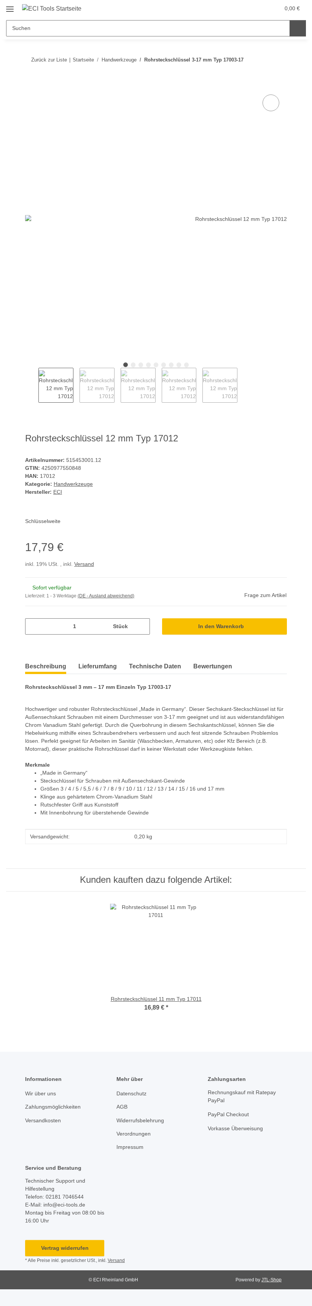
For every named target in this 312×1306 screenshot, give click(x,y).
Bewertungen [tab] (212, 666)
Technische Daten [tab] (155, 666)
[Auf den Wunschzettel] (271, 103)
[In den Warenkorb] (31, 84)
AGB (121, 1107)
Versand (84, 564)
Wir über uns (40, 1093)
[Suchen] (298, 28)
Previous (31, 385)
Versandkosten (43, 1120)
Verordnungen (133, 1134)
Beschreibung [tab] (45, 666)
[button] (244, 8)
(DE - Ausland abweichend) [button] (106, 596)
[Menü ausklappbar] (10, 6)
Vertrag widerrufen (65, 1248)
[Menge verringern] (33, 626)
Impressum (129, 1147)
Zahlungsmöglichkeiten (53, 1107)
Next (244, 385)
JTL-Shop (271, 1279)
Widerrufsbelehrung (140, 1120)
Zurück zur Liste (49, 60)
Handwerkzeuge (73, 484)
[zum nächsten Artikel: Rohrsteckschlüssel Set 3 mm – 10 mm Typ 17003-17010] (279, 60)
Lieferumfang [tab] (97, 666)
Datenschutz (131, 1093)
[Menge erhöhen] (141, 626)
